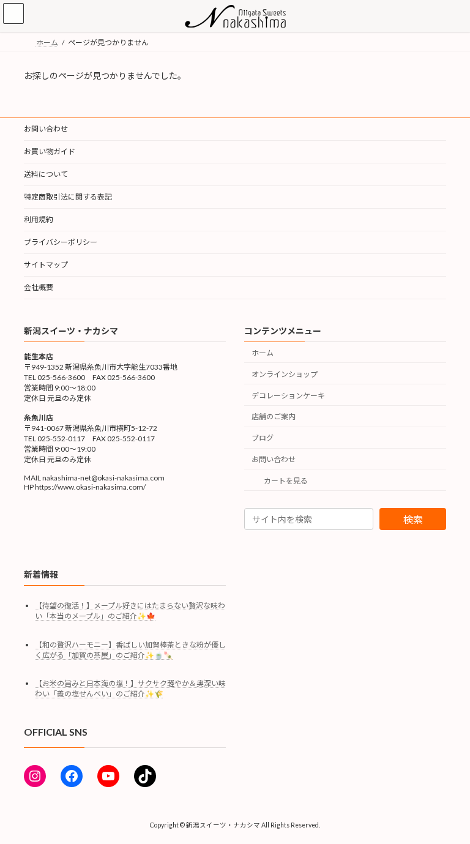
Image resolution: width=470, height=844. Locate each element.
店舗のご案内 (274, 416)
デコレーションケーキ (288, 395)
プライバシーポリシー (60, 242)
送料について (46, 174)
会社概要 (38, 287)
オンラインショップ (285, 374)
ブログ (263, 438)
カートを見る (286, 480)
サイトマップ (46, 264)
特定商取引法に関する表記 (68, 196)
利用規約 (38, 219)
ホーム (263, 352)
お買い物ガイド (49, 151)
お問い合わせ (46, 128)
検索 (413, 519)
